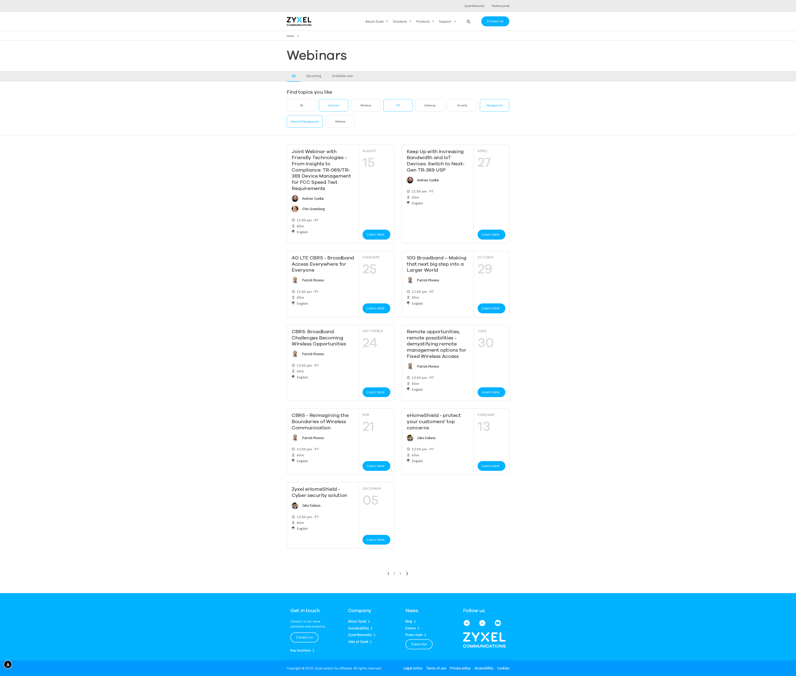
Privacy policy (460, 668)
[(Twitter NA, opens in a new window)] (482, 623)
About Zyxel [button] (377, 21)
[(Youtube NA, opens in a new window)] (498, 623)
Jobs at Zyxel (358, 642)
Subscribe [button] (419, 644)
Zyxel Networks (360, 635)
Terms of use (436, 668)
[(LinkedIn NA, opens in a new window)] (467, 623)
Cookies (503, 668)
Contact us (495, 21)
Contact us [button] (304, 637)
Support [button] (447, 21)
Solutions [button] (402, 21)
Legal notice (413, 668)
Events (410, 628)
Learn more (376, 234)
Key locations (300, 650)
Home (290, 36)
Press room (414, 635)
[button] (468, 21)
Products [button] (425, 21)
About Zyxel (357, 621)
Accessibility (483, 668)
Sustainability (358, 628)
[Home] (299, 21)
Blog (408, 621)
